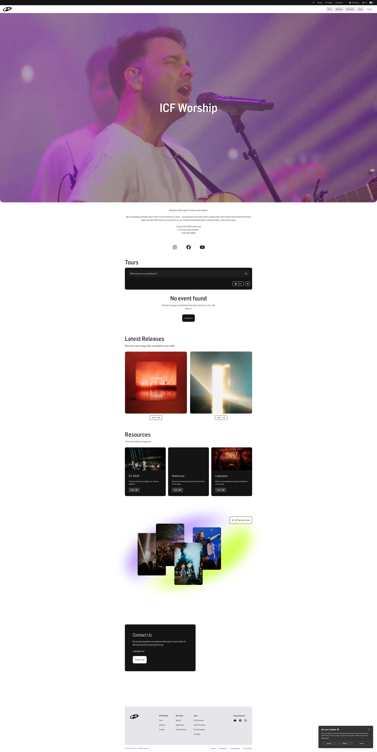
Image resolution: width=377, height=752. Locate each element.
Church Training (199, 730)
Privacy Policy (248, 748)
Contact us (188, 318)
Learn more (325, 738)
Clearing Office (235, 748)
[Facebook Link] (188, 247)
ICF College (328, 3)
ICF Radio (197, 734)
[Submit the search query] (246, 273)
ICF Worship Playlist (242, 520)
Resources (350, 9)
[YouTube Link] (202, 247)
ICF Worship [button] (355, 3)
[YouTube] (234, 720)
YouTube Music (181, 730)
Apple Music (180, 725)
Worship (319, 3)
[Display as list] (247, 283)
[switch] (371, 2)
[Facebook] (240, 720)
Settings (361, 743)
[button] (365, 2)
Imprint (213, 748)
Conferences (339, 3)
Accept (329, 743)
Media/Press (223, 748)
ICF (313, 3)
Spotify (178, 720)
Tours (330, 9)
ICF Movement (199, 720)
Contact (369, 9)
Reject (344, 743)
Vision (360, 9)
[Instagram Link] (175, 247)
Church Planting (199, 725)
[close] (369, 729)
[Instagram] (245, 720)
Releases (339, 9)
